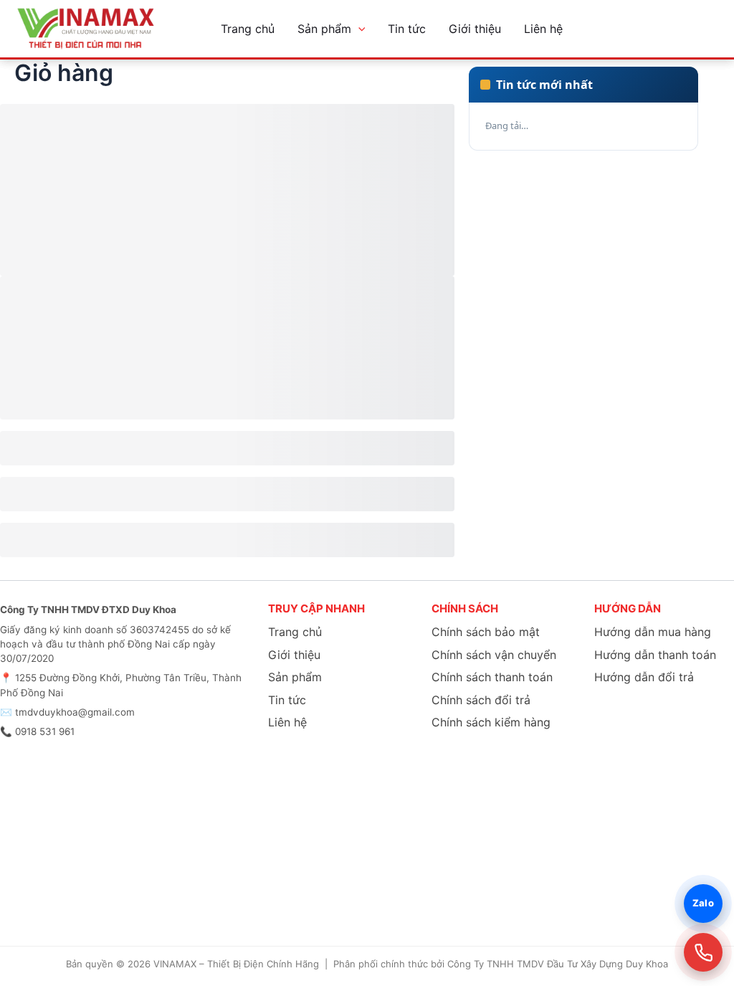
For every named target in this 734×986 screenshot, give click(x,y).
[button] (358, 28)
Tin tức (407, 29)
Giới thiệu (475, 29)
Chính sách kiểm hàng (491, 722)
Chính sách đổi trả (481, 700)
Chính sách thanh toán (492, 677)
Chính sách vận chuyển (494, 655)
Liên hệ (543, 29)
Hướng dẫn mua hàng (652, 632)
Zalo (703, 903)
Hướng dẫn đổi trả (644, 677)
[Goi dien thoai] (703, 952)
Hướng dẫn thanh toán (655, 655)
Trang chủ (248, 29)
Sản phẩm (324, 29)
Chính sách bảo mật (486, 632)
